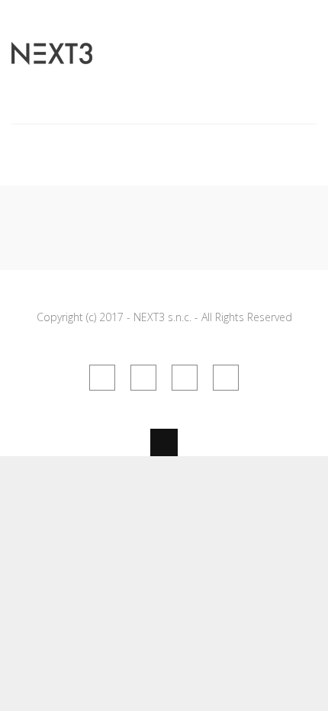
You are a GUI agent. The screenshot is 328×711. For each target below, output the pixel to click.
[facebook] (102, 378)
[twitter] (143, 378)
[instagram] (185, 378)
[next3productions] (226, 378)
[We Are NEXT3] (51, 55)
